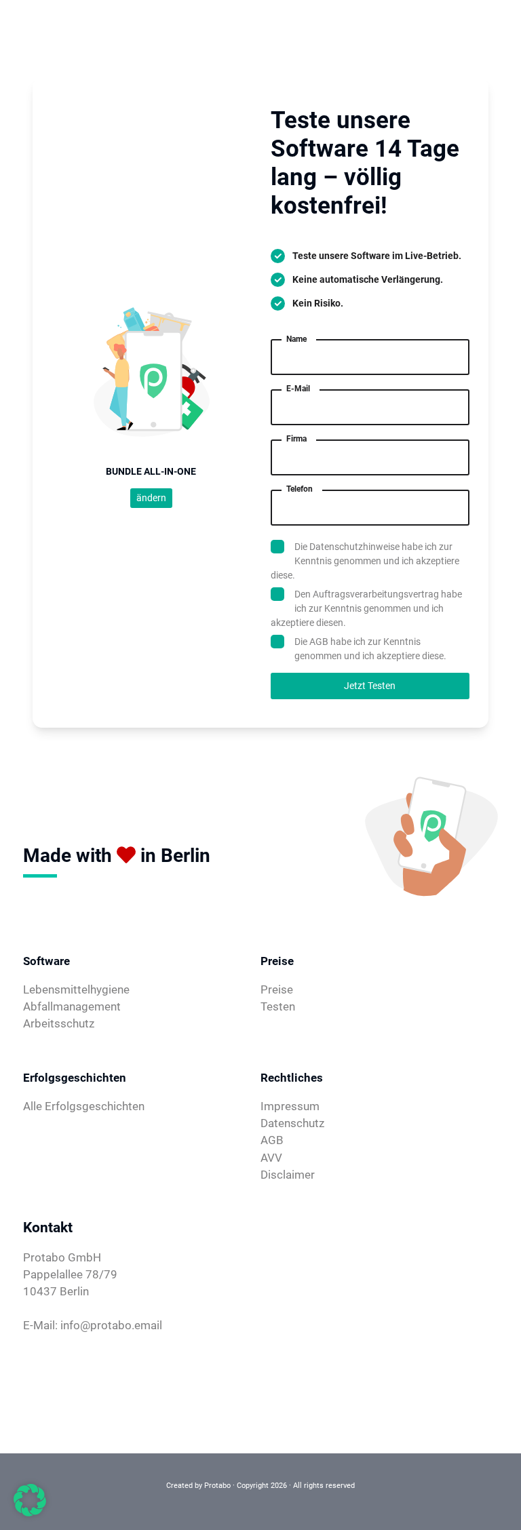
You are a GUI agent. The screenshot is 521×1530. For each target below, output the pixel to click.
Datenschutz (292, 1123)
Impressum (290, 1106)
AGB (318, 641)
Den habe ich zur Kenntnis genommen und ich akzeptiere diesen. (366, 608)
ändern (151, 497)
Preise (276, 989)
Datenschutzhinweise (354, 546)
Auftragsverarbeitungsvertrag (376, 594)
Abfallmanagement (72, 1006)
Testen (277, 1006)
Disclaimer (287, 1174)
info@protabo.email (111, 1325)
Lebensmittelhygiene (76, 989)
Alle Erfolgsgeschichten (83, 1106)
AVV (271, 1157)
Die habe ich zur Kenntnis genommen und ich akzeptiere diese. (365, 561)
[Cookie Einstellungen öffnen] (30, 1499)
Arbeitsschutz (58, 1023)
